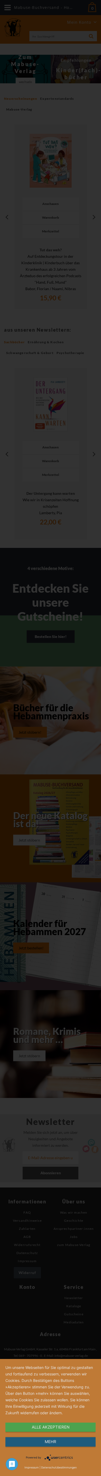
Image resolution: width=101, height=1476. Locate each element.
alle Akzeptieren (50, 1427)
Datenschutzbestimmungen (59, 1467)
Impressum (32, 1467)
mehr (50, 1441)
